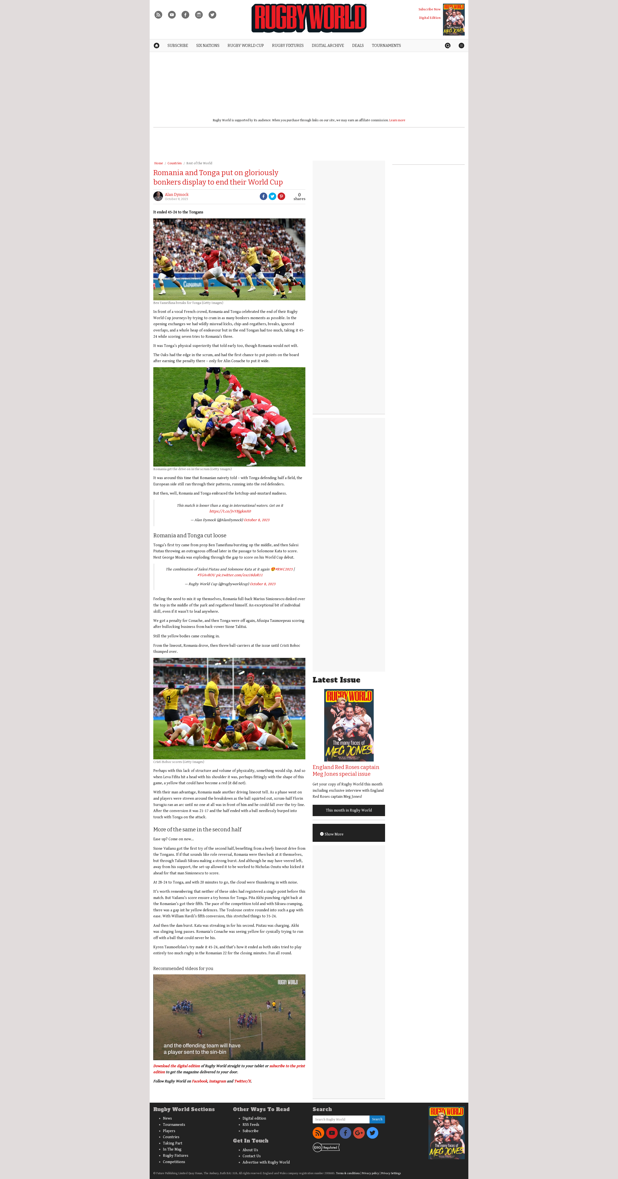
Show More (334, 834)
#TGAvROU (206, 575)
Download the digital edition (176, 1066)
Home (158, 163)
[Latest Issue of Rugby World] (454, 20)
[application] (229, 1017)
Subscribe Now (430, 9)
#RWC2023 (284, 569)
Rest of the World (199, 163)
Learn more (397, 120)
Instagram (217, 1081)
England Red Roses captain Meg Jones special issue (346, 770)
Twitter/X (242, 1081)
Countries (175, 163)
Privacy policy (370, 1173)
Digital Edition (430, 18)
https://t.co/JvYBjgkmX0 (230, 511)
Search (377, 1119)
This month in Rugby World (349, 810)
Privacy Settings (391, 1173)
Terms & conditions (348, 1173)
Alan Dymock (177, 194)
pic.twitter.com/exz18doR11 (239, 575)
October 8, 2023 (256, 520)
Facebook (199, 1081)
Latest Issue (336, 680)
